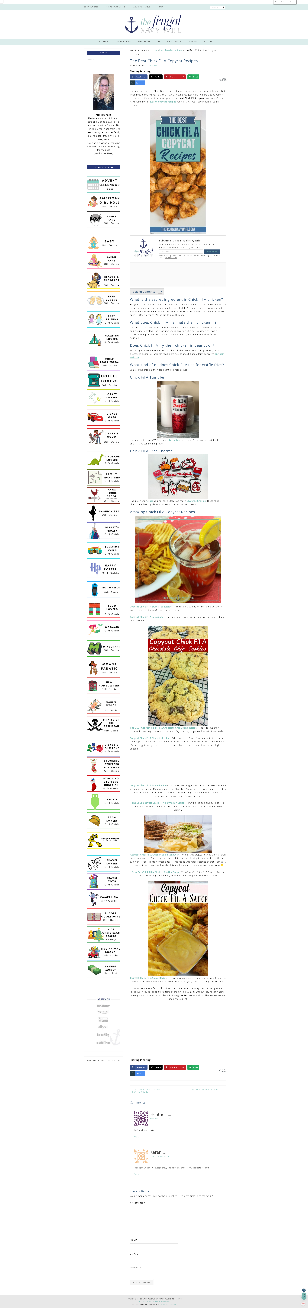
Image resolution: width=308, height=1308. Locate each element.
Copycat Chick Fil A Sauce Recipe (148, 785)
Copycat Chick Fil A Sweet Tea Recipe (151, 606)
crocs (150, 500)
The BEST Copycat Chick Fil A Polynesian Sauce (158, 802)
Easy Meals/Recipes (170, 50)
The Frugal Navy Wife (154, 24)
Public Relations (162, 1301)
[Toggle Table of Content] (159, 292)
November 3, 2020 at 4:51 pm (161, 1119)
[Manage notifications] (303, 1304)
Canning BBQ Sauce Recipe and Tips (205, 1089)
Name (134, 1240)
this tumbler (174, 440)
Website (135, 1267)
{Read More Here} (103, 153)
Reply (136, 1136)
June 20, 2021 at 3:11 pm (159, 1156)
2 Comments (152, 65)
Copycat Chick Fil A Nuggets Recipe (150, 738)
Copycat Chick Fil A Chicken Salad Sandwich (154, 854)
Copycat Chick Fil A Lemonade (147, 617)
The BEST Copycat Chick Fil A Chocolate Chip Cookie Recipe (163, 727)
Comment (137, 1203)
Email (135, 1254)
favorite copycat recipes (162, 101)
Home (153, 50)
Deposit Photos (114, 1060)
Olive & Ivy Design (168, 1304)
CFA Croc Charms (196, 500)
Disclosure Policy (146, 1301)
